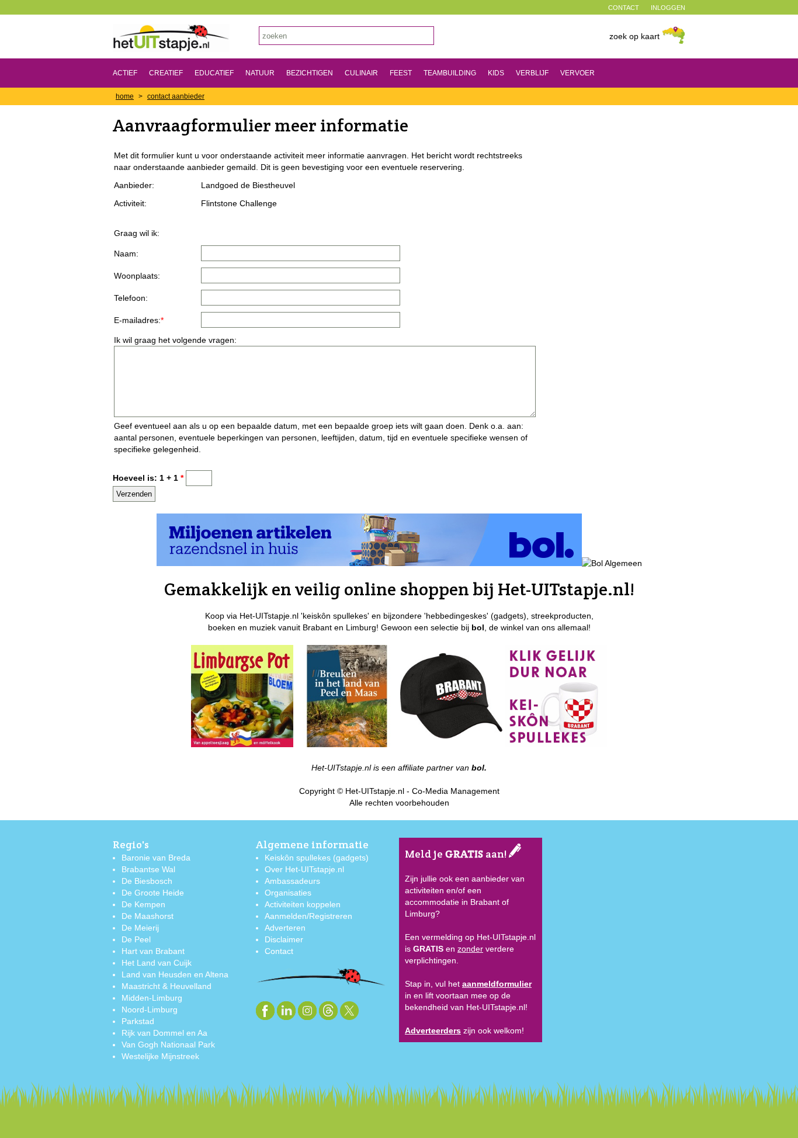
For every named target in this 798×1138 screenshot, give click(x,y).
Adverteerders (433, 1030)
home (125, 96)
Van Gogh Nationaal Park (168, 1044)
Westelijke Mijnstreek (160, 1056)
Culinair (361, 73)
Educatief (214, 73)
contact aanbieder (175, 96)
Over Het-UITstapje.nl (304, 869)
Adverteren (285, 927)
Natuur (260, 73)
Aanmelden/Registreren (308, 916)
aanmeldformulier (497, 983)
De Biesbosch (147, 881)
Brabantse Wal (148, 869)
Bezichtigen (309, 73)
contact (623, 7)
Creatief (166, 73)
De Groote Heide (153, 892)
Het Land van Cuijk (157, 962)
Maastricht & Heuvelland (166, 986)
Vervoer (577, 73)
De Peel (136, 939)
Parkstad (138, 1021)
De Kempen (143, 904)
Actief (125, 73)
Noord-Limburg (150, 1009)
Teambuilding (450, 73)
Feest (401, 73)
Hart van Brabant (153, 951)
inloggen (668, 7)
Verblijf (532, 73)
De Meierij (140, 927)
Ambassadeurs (292, 881)
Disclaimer (284, 939)
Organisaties (288, 892)
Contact (279, 951)
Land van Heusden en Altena (175, 974)
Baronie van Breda (156, 857)
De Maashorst (148, 916)
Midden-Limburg (152, 997)
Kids (496, 73)
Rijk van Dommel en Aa (164, 1033)
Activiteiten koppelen (303, 904)
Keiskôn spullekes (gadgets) (317, 857)
